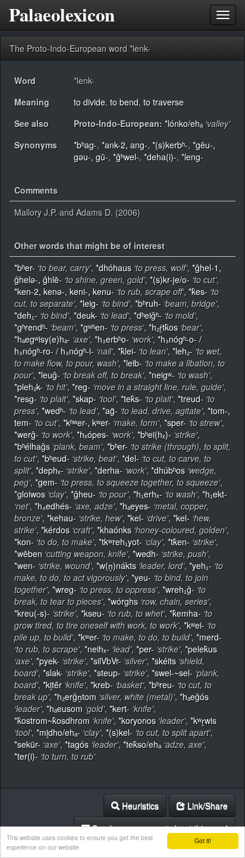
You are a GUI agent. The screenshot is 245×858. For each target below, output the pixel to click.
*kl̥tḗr (52, 685)
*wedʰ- (54, 410)
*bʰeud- (56, 458)
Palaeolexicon (62, 14)
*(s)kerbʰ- (170, 145)
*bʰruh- (148, 303)
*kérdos (55, 530)
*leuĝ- (49, 375)
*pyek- (47, 661)
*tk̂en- (179, 542)
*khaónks (114, 530)
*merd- (209, 637)
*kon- (24, 542)
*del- (130, 458)
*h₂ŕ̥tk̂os (163, 327)
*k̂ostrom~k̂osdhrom (52, 720)
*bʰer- (24, 267)
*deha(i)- (160, 157)
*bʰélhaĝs (32, 446)
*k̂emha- (185, 613)
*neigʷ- (162, 375)
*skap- (84, 399)
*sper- (175, 422)
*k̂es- (198, 291)
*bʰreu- (162, 685)
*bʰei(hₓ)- (154, 434)
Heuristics (139, 806)
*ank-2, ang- (124, 145)
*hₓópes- (93, 434)
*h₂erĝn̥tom (75, 696)
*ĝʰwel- (126, 157)
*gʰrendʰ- (31, 327)
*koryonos (137, 720)
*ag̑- (110, 410)
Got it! (202, 840)
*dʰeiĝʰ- (148, 315)
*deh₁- (25, 315)
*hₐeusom (64, 708)
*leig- (89, 303)
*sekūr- (27, 744)
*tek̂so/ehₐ (142, 744)
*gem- (46, 482)
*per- (145, 649)
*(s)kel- (119, 732)
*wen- (25, 565)
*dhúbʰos (168, 470)
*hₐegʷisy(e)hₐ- (42, 339)
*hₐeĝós (194, 696)
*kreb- (101, 685)
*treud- (190, 399)
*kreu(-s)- (32, 613)
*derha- (108, 470)
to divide (89, 102)
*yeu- (141, 577)
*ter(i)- (26, 756)
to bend (124, 102)
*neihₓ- (96, 649)
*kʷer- (88, 637)
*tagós (77, 744)
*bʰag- (85, 145)
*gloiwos (29, 494)
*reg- (81, 387)
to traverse (163, 102)
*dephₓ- (50, 470)
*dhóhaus (113, 267)
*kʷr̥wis (203, 720)
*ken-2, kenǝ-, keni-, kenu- (64, 291)
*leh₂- (182, 351)
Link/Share (206, 806)
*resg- (25, 399)
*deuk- (86, 315)
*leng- (192, 157)
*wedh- (146, 553)
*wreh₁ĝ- (178, 589)
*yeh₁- (200, 565)
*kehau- (61, 518)
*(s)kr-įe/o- (170, 279)
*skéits (164, 661)
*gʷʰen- (94, 327)
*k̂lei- (127, 351)
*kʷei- (194, 625)
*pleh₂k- (28, 387)
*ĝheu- (83, 494)
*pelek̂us (201, 649)
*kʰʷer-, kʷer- (87, 422)
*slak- (53, 673)
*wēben (28, 553)
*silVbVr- (105, 661)
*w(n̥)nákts (116, 565)
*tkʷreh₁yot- (120, 542)
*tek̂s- (131, 399)
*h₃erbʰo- (112, 339)
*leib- (132, 363)
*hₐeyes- (135, 506)
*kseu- (93, 613)
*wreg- (64, 589)
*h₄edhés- (53, 506)
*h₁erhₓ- (147, 494)
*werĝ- (26, 434)
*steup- (107, 673)
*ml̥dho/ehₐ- (58, 732)
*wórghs (123, 601)
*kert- (119, 708)
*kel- (135, 518)
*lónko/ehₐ (184, 123)
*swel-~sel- (172, 673)
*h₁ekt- (214, 494)
